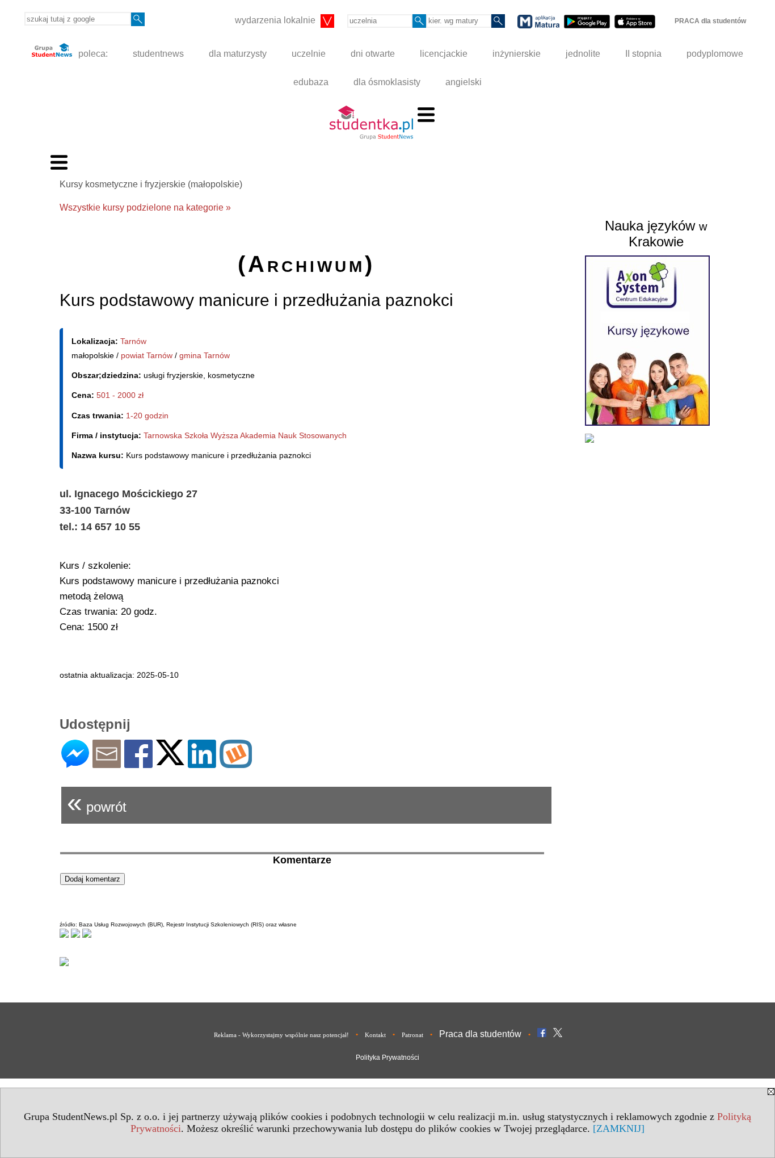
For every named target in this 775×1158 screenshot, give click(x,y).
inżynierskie (516, 53)
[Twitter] (170, 760)
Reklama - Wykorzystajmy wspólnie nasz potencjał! (281, 1034)
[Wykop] (236, 763)
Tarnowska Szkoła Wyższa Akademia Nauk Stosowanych (245, 435)
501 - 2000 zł (120, 395)
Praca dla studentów (480, 1034)
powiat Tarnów (146, 355)
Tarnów (133, 341)
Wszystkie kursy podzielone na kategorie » (145, 207)
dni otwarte (373, 53)
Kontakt (375, 1034)
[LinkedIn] (202, 763)
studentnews (158, 53)
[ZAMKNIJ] (619, 1128)
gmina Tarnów (204, 355)
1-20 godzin (147, 415)
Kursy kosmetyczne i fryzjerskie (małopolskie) (151, 184)
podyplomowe (714, 53)
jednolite (583, 53)
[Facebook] (138, 763)
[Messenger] (75, 763)
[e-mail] (106, 763)
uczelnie (309, 53)
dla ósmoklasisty (386, 82)
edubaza (310, 82)
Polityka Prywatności (387, 1058)
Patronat (412, 1034)
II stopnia (643, 53)
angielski (463, 82)
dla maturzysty (238, 53)
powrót (97, 802)
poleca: (92, 53)
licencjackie (443, 53)
